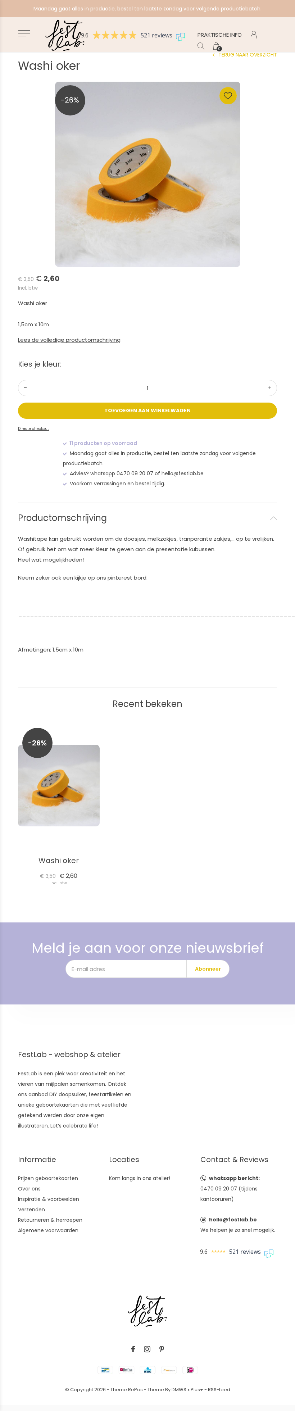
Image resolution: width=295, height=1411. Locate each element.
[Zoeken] (201, 45)
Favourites (228, 95)
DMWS (179, 1389)
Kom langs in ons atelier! (139, 1178)
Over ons (29, 1188)
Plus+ (197, 1389)
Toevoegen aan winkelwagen (147, 410)
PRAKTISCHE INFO (220, 34)
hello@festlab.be (233, 1219)
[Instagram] (147, 1349)
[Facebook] (133, 1349)
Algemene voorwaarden (48, 1230)
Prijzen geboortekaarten (48, 1178)
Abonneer (208, 968)
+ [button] (270, 388)
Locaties (124, 1159)
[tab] (147, 518)
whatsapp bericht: (234, 1178)
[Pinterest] (161, 1349)
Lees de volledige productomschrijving (69, 340)
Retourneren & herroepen (50, 1220)
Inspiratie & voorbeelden (48, 1199)
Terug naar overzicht (247, 54)
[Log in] (254, 34)
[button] (24, 33)
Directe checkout (33, 428)
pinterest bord (127, 577)
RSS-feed (219, 1389)
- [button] (25, 388)
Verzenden (31, 1209)
